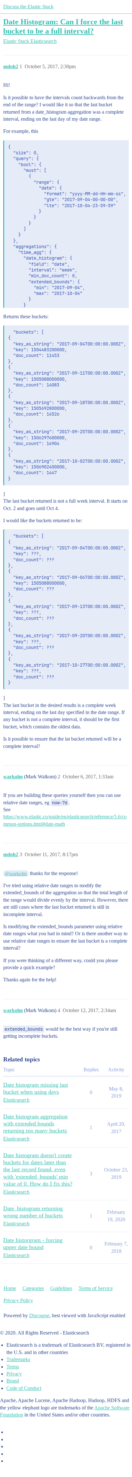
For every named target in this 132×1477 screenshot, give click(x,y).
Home (10, 1288)
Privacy (14, 1373)
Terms (12, 1366)
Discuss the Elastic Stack (28, 6)
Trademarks (18, 1359)
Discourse (39, 1315)
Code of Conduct (23, 1388)
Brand (12, 1381)
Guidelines (61, 1288)
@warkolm (16, 873)
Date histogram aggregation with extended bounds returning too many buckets (35, 1123)
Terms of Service (95, 1288)
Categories (33, 1288)
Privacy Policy (18, 1300)
